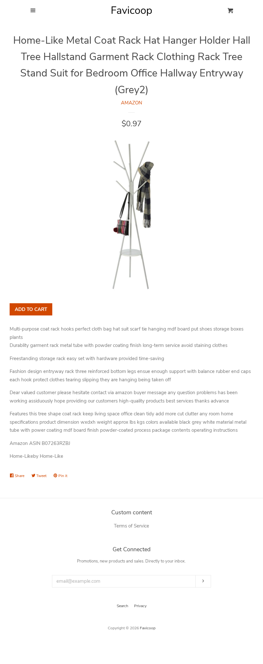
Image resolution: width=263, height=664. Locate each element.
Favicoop (148, 628)
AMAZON (131, 103)
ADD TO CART (31, 309)
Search (122, 605)
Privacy (140, 605)
